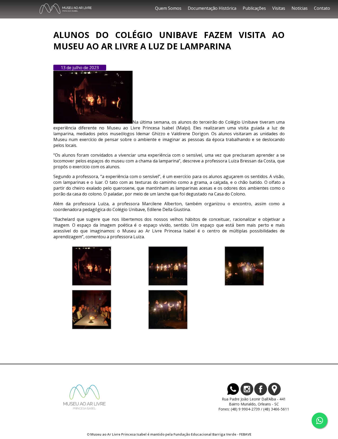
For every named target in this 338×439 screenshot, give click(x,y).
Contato (322, 8)
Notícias (300, 8)
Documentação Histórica (212, 8)
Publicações (254, 8)
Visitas (278, 8)
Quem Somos (168, 8)
